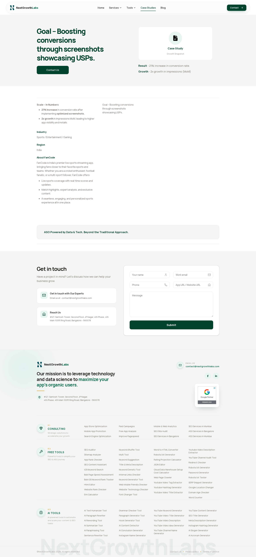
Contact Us (52, 70)
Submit (171, 325)
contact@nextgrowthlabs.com (202, 366)
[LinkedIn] (216, 376)
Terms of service (211, 551)
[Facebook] (207, 376)
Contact (234, 7)
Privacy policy (192, 551)
